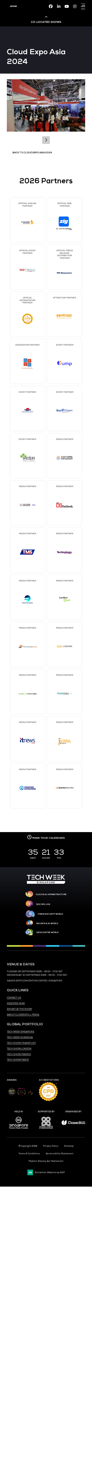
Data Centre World (47, 932)
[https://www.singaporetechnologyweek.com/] (46, 883)
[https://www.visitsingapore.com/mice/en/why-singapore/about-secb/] (18, 1130)
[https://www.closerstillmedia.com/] (73, 1124)
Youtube (67, 6)
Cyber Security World (50, 914)
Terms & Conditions (29, 1153)
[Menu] (82, 5)
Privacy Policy (50, 1146)
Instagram (75, 6)
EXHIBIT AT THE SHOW (19, 1009)
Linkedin (59, 6)
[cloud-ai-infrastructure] (29, 894)
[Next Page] (46, 140)
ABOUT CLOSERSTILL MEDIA (23, 1014)
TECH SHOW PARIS (18, 1059)
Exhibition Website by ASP (50, 1172)
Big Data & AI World (47, 923)
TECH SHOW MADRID (19, 1054)
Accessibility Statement (59, 1153)
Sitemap (69, 1146)
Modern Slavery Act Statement (46, 1161)
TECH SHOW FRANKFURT (21, 1043)
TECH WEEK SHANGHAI (20, 1037)
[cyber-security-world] (30, 914)
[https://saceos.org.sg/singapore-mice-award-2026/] (21, 1095)
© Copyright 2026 (28, 1146)
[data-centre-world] (29, 932)
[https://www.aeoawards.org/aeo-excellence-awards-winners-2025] (12, 1094)
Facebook (51, 6)
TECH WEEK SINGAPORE (20, 1031)
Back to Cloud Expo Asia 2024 (32, 152)
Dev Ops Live (43, 904)
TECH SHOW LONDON (19, 1048)
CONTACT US (14, 997)
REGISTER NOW (16, 1003)
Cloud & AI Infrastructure (51, 894)
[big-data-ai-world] (29, 923)
